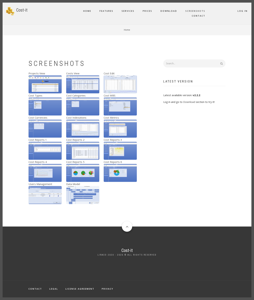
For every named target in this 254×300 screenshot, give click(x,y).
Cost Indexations (76, 117)
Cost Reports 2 (75, 139)
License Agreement (79, 289)
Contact (198, 15)
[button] (45, 84)
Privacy (107, 289)
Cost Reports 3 (113, 139)
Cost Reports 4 (38, 162)
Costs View (72, 73)
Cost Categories (76, 95)
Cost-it (21, 10)
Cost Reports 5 (75, 162)
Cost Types (35, 95)
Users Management (40, 184)
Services (128, 11)
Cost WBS (109, 95)
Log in (243, 11)
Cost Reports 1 (38, 139)
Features (106, 11)
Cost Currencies (38, 117)
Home (87, 11)
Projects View (37, 73)
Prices (147, 11)
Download (169, 11)
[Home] (10, 10)
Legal (53, 289)
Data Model (73, 184)
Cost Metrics (111, 117)
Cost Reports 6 (113, 162)
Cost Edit (109, 73)
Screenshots (195, 11)
